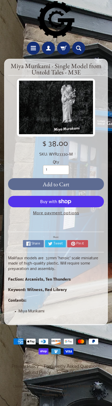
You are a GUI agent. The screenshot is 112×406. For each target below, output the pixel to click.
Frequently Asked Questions (72, 366)
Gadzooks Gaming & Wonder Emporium (66, 386)
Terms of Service (72, 372)
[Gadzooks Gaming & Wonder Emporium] (56, 19)
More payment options (56, 213)
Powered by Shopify (56, 395)
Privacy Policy (25, 366)
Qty (56, 162)
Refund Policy (37, 372)
